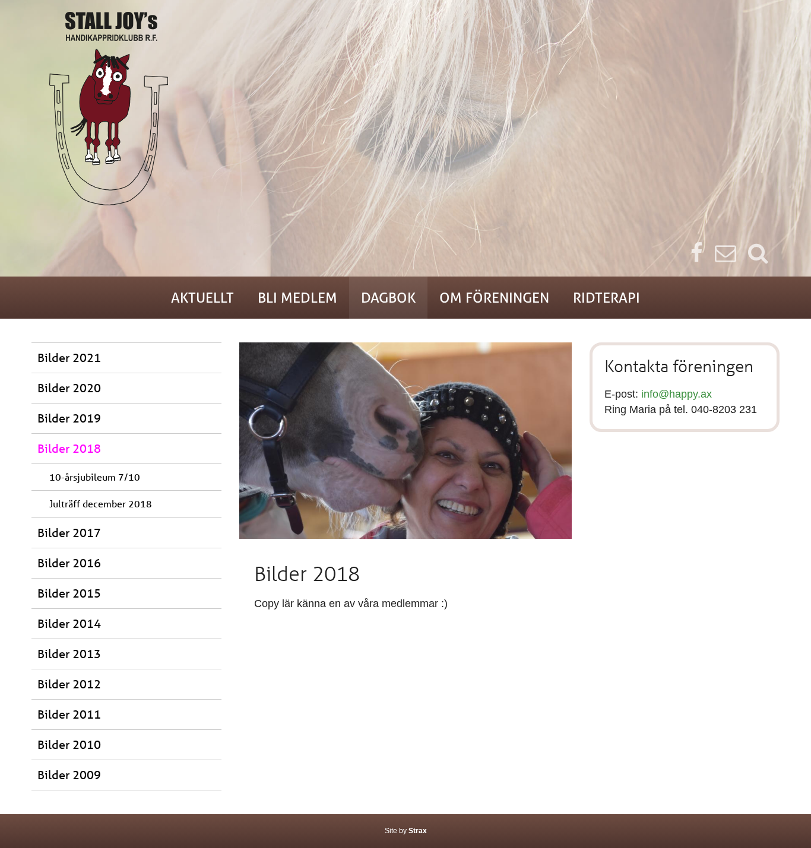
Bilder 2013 (69, 653)
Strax (417, 831)
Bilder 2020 (69, 387)
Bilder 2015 (69, 593)
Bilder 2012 (69, 684)
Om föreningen (494, 297)
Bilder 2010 (69, 744)
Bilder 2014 (69, 623)
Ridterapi (606, 297)
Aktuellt (202, 297)
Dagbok (388, 297)
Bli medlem (297, 297)
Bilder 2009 (69, 774)
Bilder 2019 (69, 418)
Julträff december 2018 (100, 503)
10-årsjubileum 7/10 (94, 477)
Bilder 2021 (69, 357)
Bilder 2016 (69, 562)
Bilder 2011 (69, 714)
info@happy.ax (676, 394)
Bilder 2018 (69, 448)
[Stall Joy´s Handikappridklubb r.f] (405, 108)
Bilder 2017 (69, 532)
